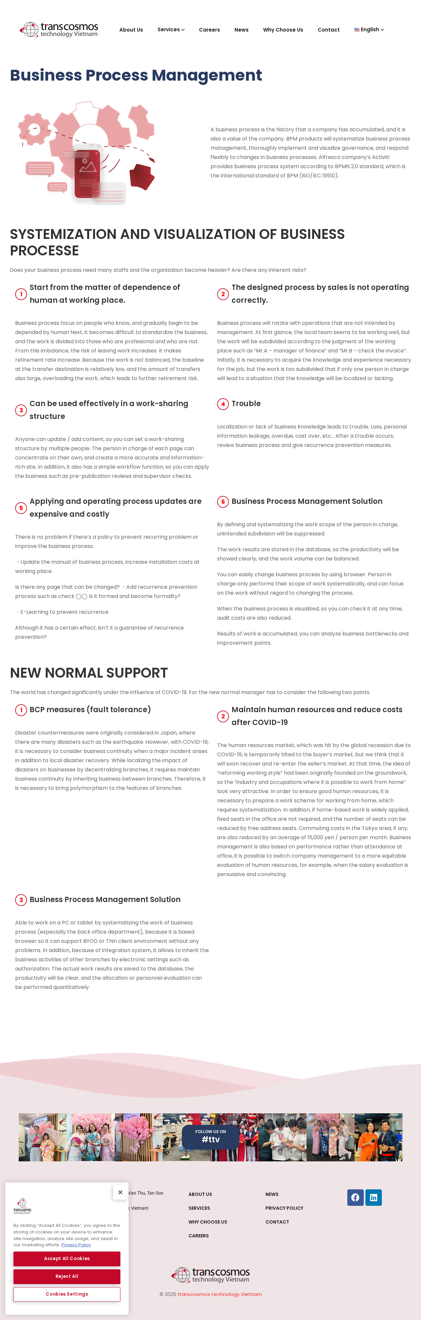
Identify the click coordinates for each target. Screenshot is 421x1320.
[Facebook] (355, 1197)
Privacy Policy (76, 1245)
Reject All (67, 1276)
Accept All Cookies (67, 1258)
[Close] (120, 1192)
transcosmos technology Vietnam (220, 1294)
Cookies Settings (67, 1294)
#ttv (211, 1139)
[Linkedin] (373, 1197)
